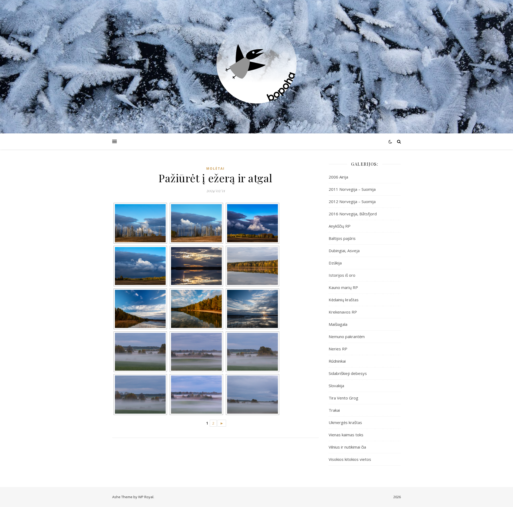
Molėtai (215, 168)
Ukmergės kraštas (345, 422)
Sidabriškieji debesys (348, 373)
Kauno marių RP (343, 287)
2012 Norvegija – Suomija (352, 201)
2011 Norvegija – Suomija (352, 189)
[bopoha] (256, 63)
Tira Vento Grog (343, 398)
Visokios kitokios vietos (350, 459)
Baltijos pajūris (342, 238)
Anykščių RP (340, 226)
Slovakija (336, 385)
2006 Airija (338, 177)
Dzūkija (335, 263)
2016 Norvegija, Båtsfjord (353, 213)
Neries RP (338, 348)
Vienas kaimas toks (346, 434)
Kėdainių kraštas (344, 299)
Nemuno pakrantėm (347, 336)
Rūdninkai (337, 361)
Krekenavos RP (343, 312)
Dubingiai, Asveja (344, 250)
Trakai (334, 410)
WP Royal (145, 496)
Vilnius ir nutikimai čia (347, 447)
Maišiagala (338, 324)
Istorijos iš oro (342, 275)
